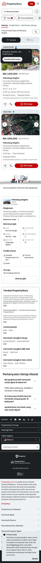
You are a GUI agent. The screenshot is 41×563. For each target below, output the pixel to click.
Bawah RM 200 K (9, 341)
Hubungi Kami (7, 430)
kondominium (18, 301)
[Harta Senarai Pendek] (36, 53)
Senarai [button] (13, 40)
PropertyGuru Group (9, 425)
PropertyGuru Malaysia (10, 509)
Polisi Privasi (15, 545)
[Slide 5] (22, 67)
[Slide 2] (16, 67)
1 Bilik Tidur (14, 352)
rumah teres (7, 301)
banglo (6, 303)
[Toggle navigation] (38, 3)
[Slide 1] (14, 67)
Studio (5, 352)
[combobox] (19, 11)
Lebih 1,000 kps (20, 363)
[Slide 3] (18, 67)
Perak (11, 330)
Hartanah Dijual (7, 515)
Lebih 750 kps (8, 363)
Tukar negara (7, 436)
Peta (31, 40)
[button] (4, 25)
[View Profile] (20, 47)
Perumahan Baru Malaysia (12, 526)
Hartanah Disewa (8, 520)
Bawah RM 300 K (23, 341)
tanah (15, 303)
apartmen (27, 301)
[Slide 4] (20, 67)
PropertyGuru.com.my (9, 482)
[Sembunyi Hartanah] (31, 117)
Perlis (5, 330)
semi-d (34, 301)
